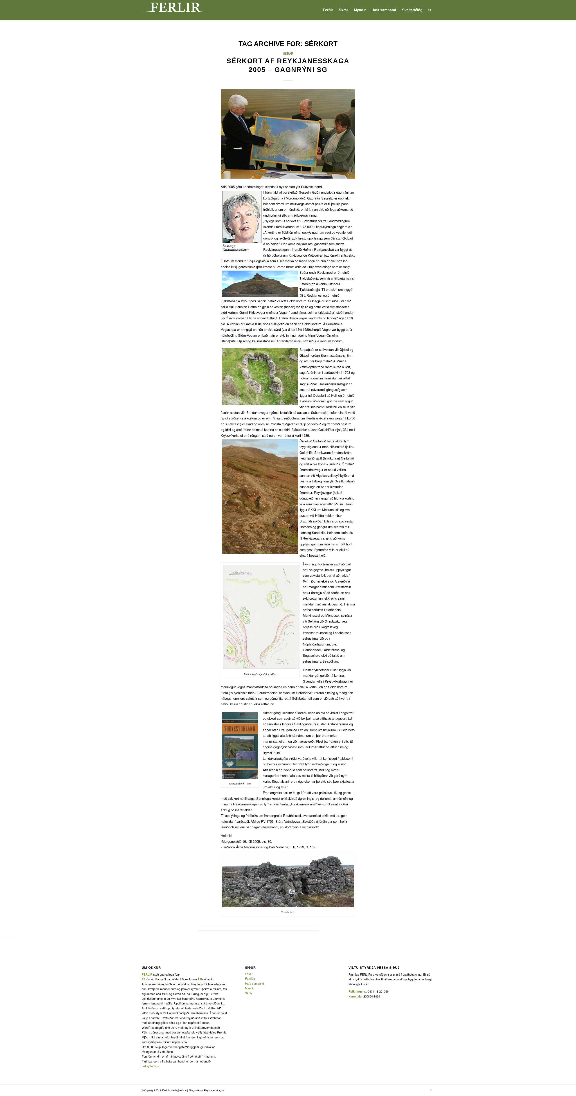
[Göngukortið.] (288, 134)
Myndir (249, 988)
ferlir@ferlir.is (150, 1066)
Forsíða (250, 978)
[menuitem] (328, 10)
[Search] (429, 10)
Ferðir (248, 974)
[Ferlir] (175, 10)
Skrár (288, 53)
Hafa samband (254, 983)
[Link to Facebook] (431, 1090)
